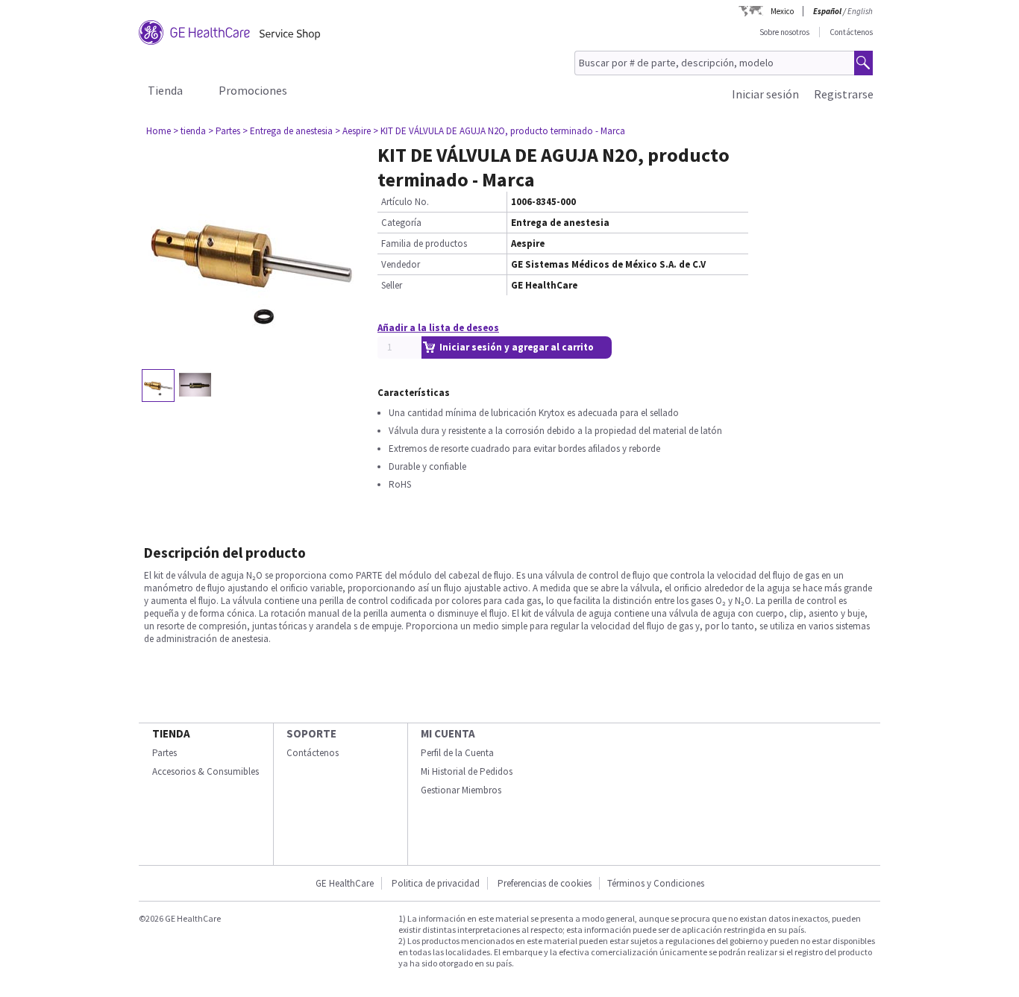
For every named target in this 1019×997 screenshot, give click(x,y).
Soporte (311, 733)
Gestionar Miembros (461, 790)
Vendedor (400, 264)
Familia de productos (424, 243)
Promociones (253, 90)
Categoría (401, 222)
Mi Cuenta (448, 733)
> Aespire (353, 131)
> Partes (224, 131)
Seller (391, 285)
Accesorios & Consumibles (205, 771)
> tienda (189, 131)
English (860, 11)
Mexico (782, 11)
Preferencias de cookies (545, 883)
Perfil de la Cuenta (457, 752)
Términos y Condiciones (655, 883)
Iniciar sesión (765, 94)
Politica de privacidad (436, 883)
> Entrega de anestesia (287, 131)
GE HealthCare (345, 883)
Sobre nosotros (784, 32)
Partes (164, 752)
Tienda (165, 90)
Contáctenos (851, 32)
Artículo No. (405, 201)
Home (158, 131)
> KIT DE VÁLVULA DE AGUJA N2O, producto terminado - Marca (499, 131)
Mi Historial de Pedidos (466, 771)
